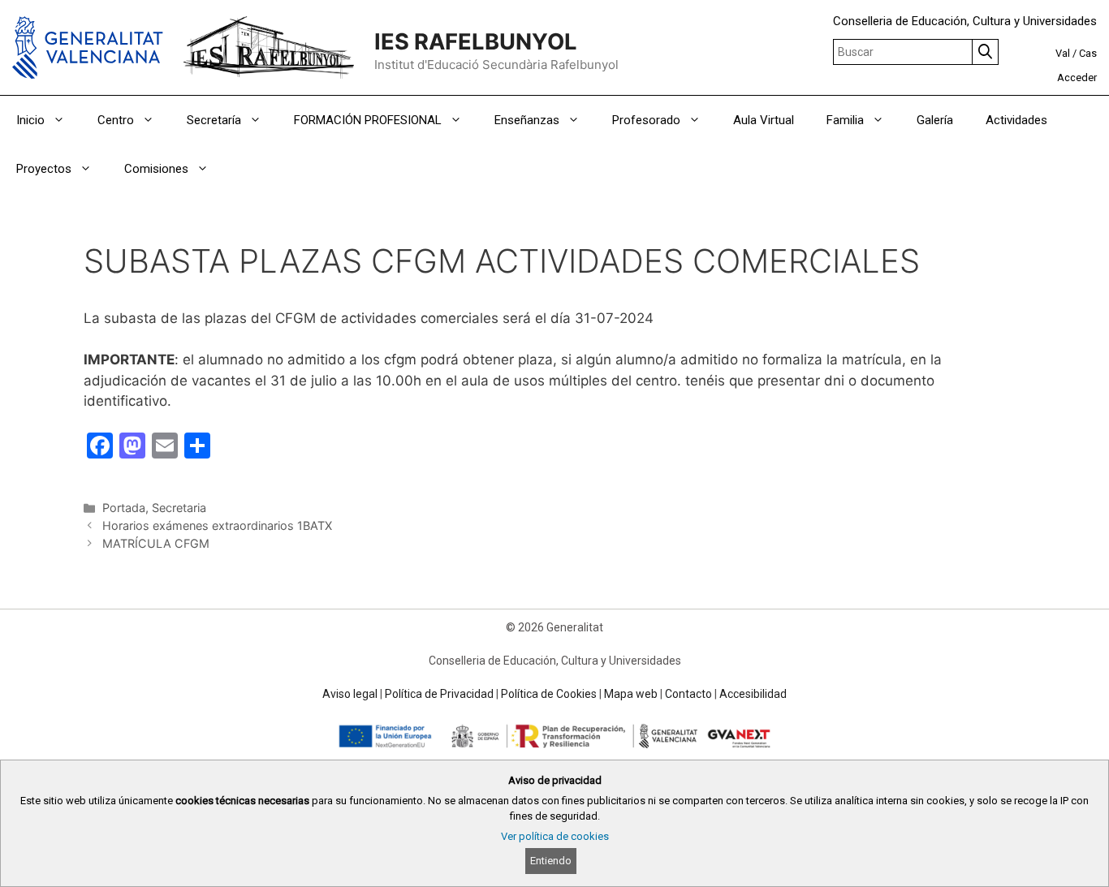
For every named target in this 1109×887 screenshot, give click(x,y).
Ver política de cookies (555, 836)
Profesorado (646, 120)
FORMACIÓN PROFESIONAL (368, 120)
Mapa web (631, 693)
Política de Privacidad (439, 693)
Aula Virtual (763, 120)
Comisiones (156, 168)
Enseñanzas (526, 120)
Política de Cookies (549, 693)
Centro (115, 120)
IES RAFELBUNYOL (475, 41)
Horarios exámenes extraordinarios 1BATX (217, 525)
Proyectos (43, 168)
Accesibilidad (753, 693)
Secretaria (179, 508)
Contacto (688, 693)
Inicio (30, 120)
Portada (123, 508)
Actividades (1016, 120)
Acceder (1077, 77)
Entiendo (551, 861)
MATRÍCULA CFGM (155, 543)
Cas (1088, 53)
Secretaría (214, 120)
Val (1062, 53)
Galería (935, 120)
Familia (845, 120)
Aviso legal (350, 693)
